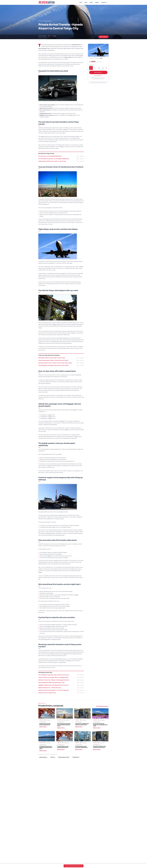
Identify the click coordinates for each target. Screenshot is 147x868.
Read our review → (43, 726)
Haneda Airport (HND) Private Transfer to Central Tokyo (52, 161)
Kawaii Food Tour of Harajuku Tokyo (47, 692)
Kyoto (86, 2)
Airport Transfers (43, 757)
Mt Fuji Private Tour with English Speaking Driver (50, 156)
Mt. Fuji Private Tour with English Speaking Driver (63, 747)
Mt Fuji (91, 2)
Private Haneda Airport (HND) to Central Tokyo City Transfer (53, 360)
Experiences (103, 2)
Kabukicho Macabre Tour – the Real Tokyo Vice (49, 687)
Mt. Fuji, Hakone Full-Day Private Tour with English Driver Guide (100, 724)
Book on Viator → (103, 36)
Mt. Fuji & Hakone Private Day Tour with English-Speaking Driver (53, 158)
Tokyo (80, 2)
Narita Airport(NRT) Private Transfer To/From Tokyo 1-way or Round (55, 363)
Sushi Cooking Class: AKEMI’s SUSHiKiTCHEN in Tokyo (51, 682)
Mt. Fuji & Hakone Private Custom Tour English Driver (81, 747)
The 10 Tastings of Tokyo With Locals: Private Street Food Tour (53, 675)
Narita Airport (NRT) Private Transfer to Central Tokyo (51, 357)
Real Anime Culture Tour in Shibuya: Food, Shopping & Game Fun (53, 680)
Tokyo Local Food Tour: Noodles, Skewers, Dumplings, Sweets (53, 677)
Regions (97, 2)
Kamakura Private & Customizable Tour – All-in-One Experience (53, 690)
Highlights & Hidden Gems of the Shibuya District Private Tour (53, 685)
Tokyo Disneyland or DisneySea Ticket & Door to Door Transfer (53, 365)
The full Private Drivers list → (102, 706)
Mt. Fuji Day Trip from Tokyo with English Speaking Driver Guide (45, 747)
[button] (82, 2)
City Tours (53, 757)
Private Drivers (76, 757)
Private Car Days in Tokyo (64, 757)
